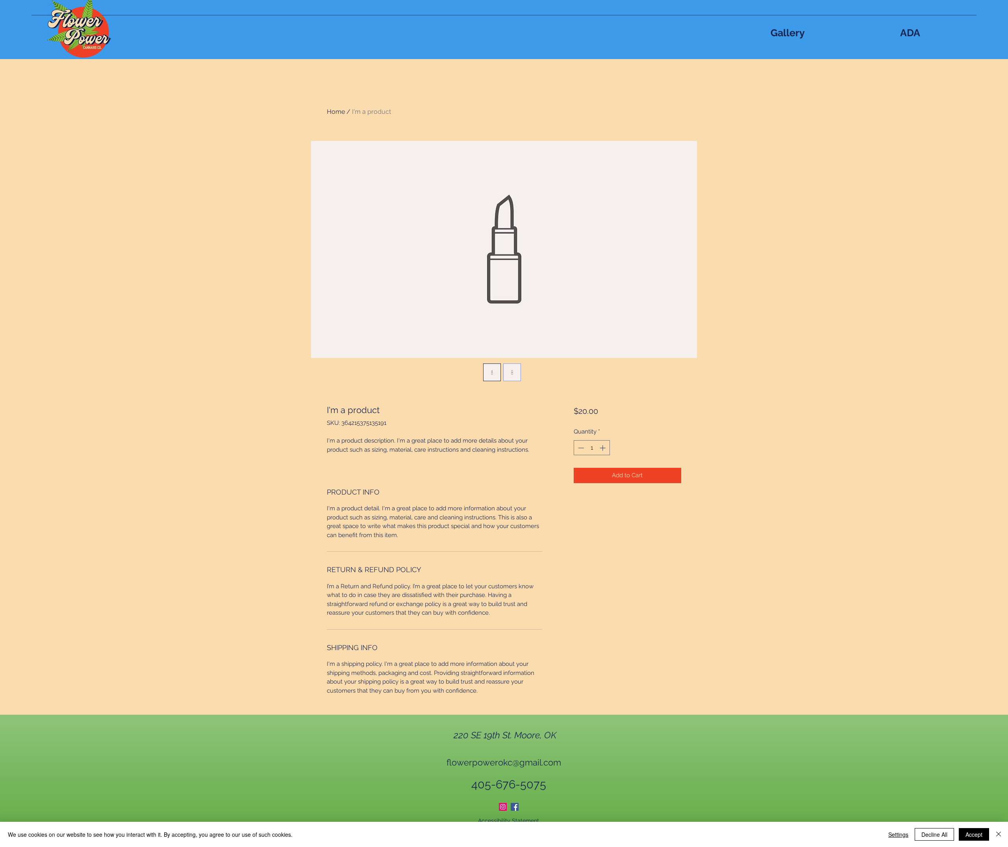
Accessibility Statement (508, 820)
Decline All (934, 834)
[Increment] (603, 448)
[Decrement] (580, 448)
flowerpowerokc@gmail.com (504, 762)
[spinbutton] (591, 448)
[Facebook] (515, 807)
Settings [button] (898, 834)
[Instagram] (503, 807)
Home (336, 111)
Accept (973, 834)
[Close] (998, 834)
